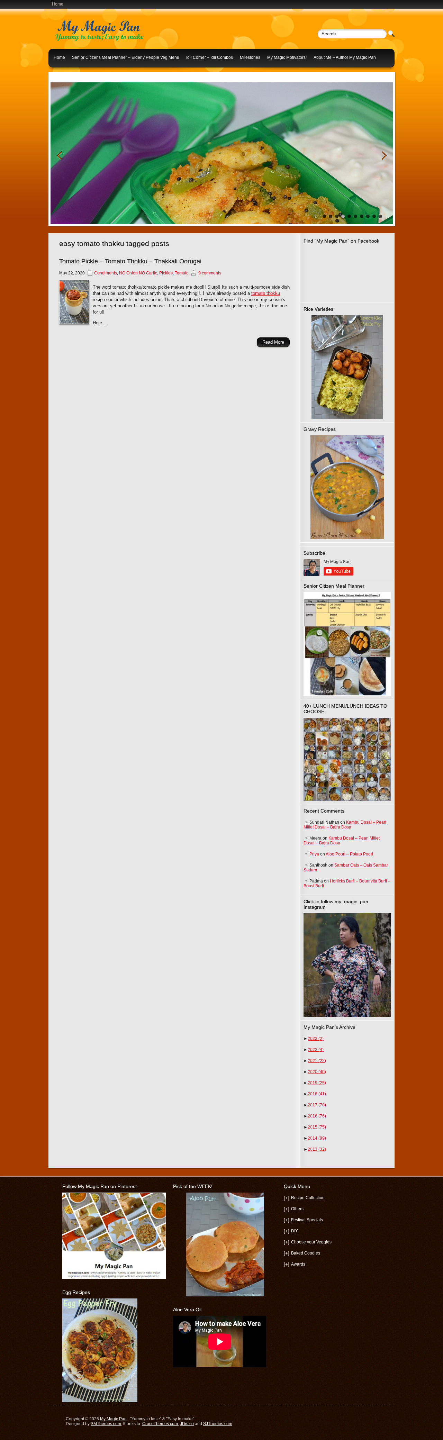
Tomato (182, 273)
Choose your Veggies (311, 1242)
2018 (317, 1094)
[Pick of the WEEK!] (225, 1244)
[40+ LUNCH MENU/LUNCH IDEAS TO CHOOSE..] (347, 799)
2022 (316, 1049)
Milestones (250, 57)
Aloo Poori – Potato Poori (349, 854)
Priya (314, 854)
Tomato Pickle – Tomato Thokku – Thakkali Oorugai (130, 261)
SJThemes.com (217, 1423)
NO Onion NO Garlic (138, 273)
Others (297, 1208)
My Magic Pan (113, 1418)
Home (57, 4)
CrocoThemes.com (160, 1423)
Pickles (166, 273)
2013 (317, 1149)
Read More (273, 342)
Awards (298, 1264)
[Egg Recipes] (99, 1400)
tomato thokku (265, 293)
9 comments (209, 273)
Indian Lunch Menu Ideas (77, 74)
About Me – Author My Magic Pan (345, 57)
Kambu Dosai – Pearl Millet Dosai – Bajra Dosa (345, 825)
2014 (317, 1138)
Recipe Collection (308, 1197)
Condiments (105, 273)
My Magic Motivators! (287, 57)
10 (380, 216)
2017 (317, 1105)
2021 (317, 1060)
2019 (317, 1082)
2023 (316, 1038)
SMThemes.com (106, 1423)
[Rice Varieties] (347, 367)
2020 (317, 1071)
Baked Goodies (305, 1253)
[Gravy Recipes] (347, 487)
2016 (317, 1116)
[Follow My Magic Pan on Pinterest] (114, 1277)
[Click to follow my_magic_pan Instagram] (347, 965)
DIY (294, 1231)
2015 (317, 1127)
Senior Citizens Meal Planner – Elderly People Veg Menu (125, 57)
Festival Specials (307, 1219)
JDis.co (187, 1423)
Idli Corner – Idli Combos (209, 57)
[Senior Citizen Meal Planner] (347, 644)
